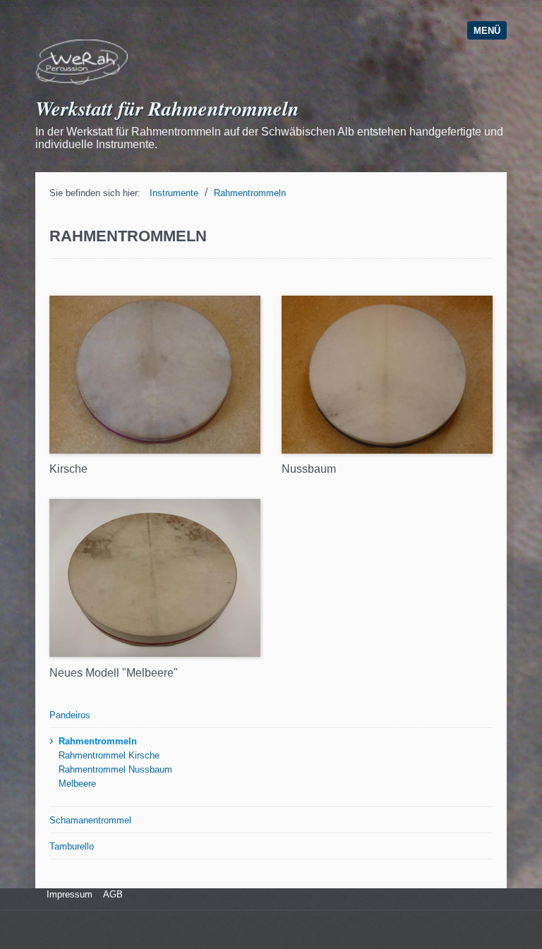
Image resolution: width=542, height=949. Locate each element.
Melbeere (77, 783)
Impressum (68, 894)
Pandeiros (69, 715)
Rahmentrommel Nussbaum (115, 769)
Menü (487, 30)
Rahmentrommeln (250, 193)
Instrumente (174, 193)
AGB (113, 894)
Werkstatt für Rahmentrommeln (167, 108)
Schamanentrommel (90, 820)
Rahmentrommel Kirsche (109, 755)
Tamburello (71, 846)
